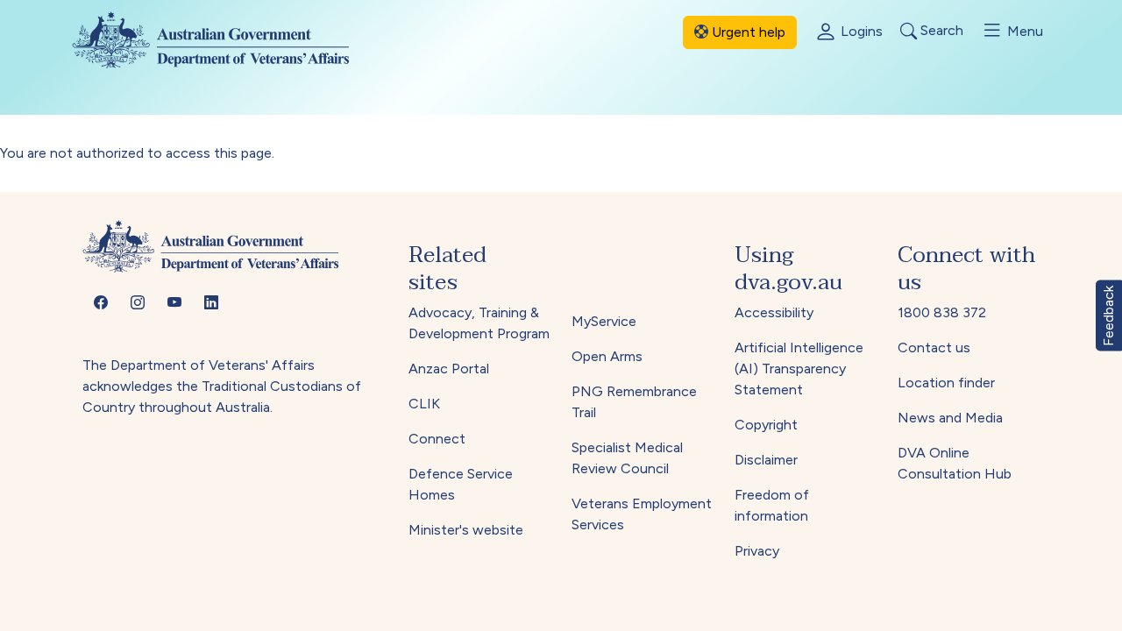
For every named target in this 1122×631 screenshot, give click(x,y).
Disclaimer (766, 459)
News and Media (950, 417)
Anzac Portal (448, 368)
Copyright (766, 424)
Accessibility (774, 312)
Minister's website (465, 529)
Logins (860, 31)
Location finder (946, 382)
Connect (436, 438)
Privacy (757, 550)
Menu (1023, 31)
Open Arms (607, 356)
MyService (604, 321)
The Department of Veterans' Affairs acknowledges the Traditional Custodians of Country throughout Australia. (221, 386)
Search (940, 31)
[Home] (225, 39)
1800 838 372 (942, 312)
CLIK (424, 403)
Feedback (1108, 316)
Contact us (934, 347)
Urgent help (746, 32)
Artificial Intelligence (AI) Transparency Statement (799, 368)
